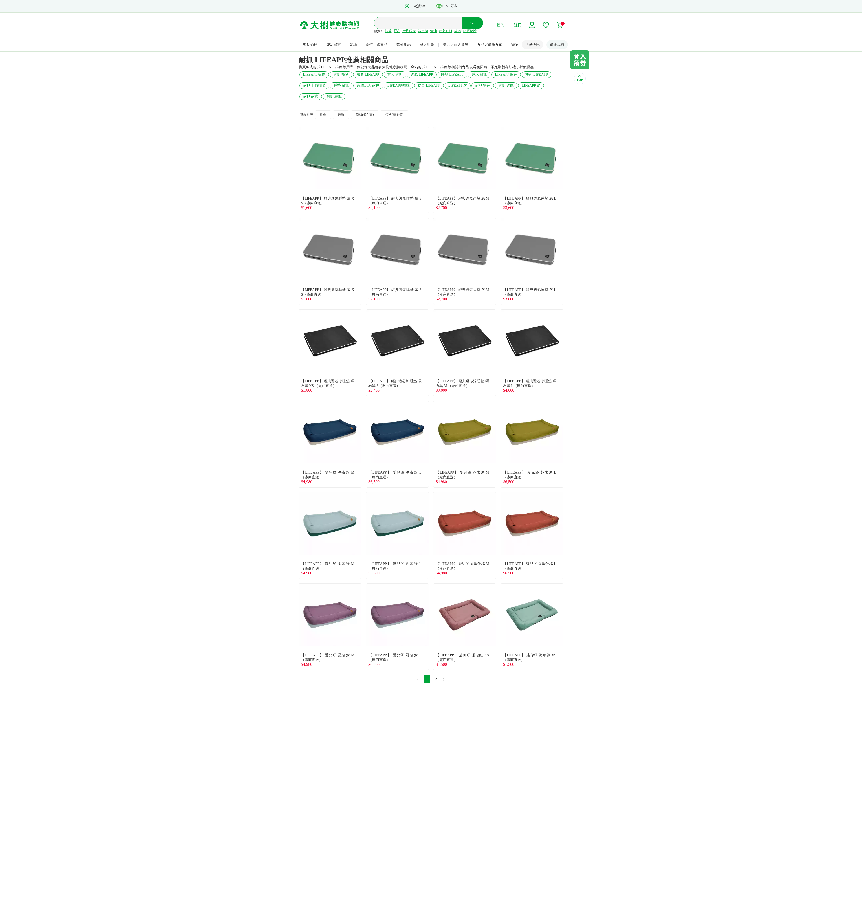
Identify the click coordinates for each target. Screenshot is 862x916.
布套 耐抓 (394, 74)
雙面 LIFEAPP (536, 74)
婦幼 (353, 44)
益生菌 (423, 31)
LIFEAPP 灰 (457, 85)
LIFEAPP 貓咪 (398, 85)
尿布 (397, 31)
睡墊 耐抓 (341, 85)
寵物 (515, 44)
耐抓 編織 (334, 96)
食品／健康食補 (489, 44)
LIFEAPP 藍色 (506, 74)
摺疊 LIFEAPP (429, 85)
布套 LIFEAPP (368, 74)
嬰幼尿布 (333, 44)
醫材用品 (403, 44)
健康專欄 (557, 44)
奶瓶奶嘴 (470, 31)
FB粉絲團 (418, 6)
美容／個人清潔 (455, 44)
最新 (341, 114)
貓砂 (457, 31)
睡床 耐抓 (479, 74)
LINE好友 (450, 6)
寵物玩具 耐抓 (368, 85)
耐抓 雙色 (482, 85)
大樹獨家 (409, 31)
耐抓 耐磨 (310, 96)
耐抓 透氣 (506, 85)
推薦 (323, 114)
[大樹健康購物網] (329, 25)
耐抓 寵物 (341, 74)
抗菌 (388, 31)
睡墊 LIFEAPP (452, 74)
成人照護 (427, 44)
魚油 (433, 31)
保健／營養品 (376, 44)
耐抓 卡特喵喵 (314, 85)
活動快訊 (532, 44)
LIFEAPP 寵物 (314, 74)
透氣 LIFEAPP (422, 74)
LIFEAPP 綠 (531, 85)
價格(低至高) (365, 114)
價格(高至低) (394, 114)
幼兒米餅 (445, 31)
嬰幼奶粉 (310, 44)
